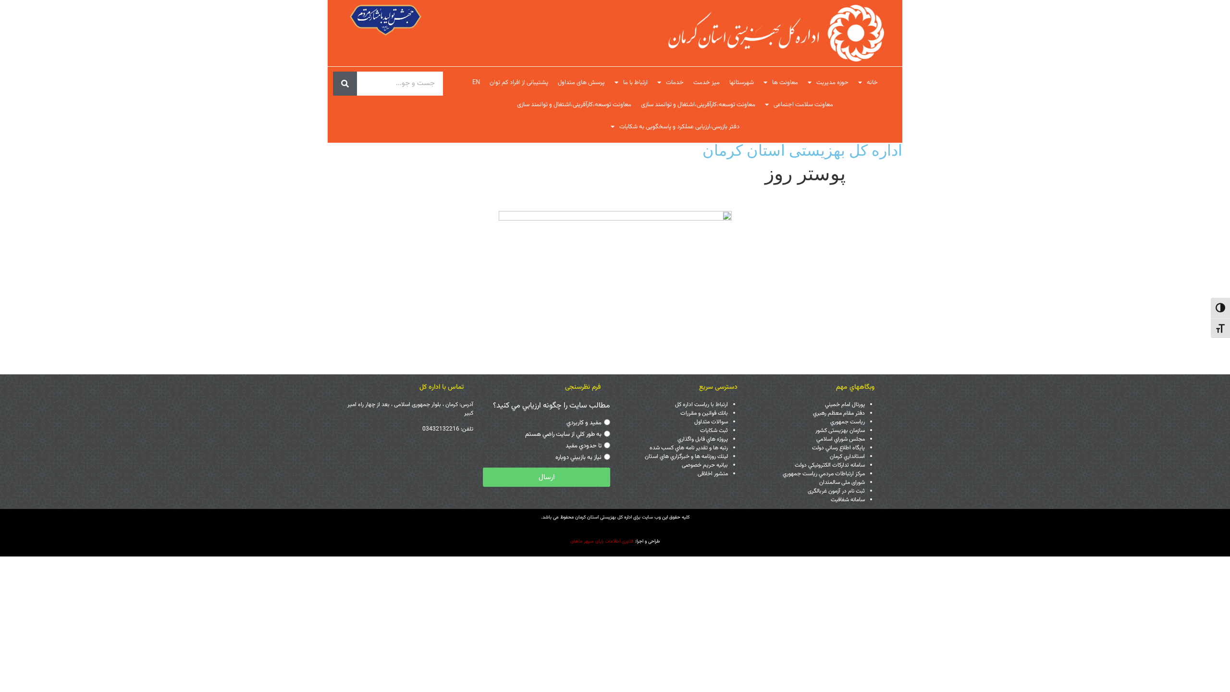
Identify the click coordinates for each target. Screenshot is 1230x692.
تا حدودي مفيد (584, 446)
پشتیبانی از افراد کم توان (519, 82)
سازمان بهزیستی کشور (840, 430)
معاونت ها (785, 82)
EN (476, 82)
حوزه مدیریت (832, 82)
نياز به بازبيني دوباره (578, 457)
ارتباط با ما (635, 82)
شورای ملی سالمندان (842, 482)
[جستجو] (345, 84)
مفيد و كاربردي (584, 423)
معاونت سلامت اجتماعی (803, 105)
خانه (872, 82)
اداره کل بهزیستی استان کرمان (802, 150)
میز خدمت (706, 82)
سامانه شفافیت (848, 499)
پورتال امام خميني (845, 404)
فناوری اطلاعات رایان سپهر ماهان (602, 541)
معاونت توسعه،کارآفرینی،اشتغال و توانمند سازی (698, 105)
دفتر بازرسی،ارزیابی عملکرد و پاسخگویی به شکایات (679, 127)
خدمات (675, 82)
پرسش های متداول (581, 82)
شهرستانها (741, 82)
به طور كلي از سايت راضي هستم (563, 434)
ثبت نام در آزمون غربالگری (836, 491)
